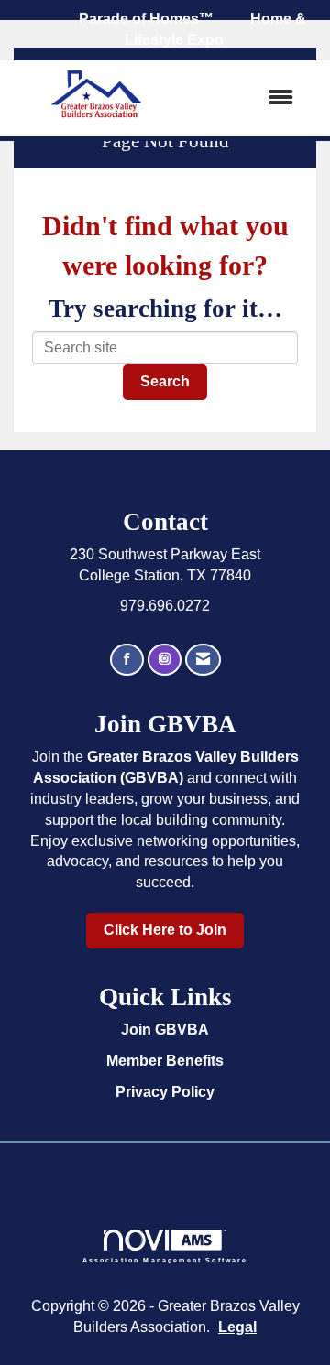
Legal (237, 1327)
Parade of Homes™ (146, 19)
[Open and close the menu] (246, 98)
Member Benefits (165, 1060)
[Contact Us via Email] (203, 660)
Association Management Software (165, 1259)
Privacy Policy (165, 1092)
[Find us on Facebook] (127, 660)
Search (165, 381)
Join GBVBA (165, 1029)
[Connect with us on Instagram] (165, 660)
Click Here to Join (165, 929)
